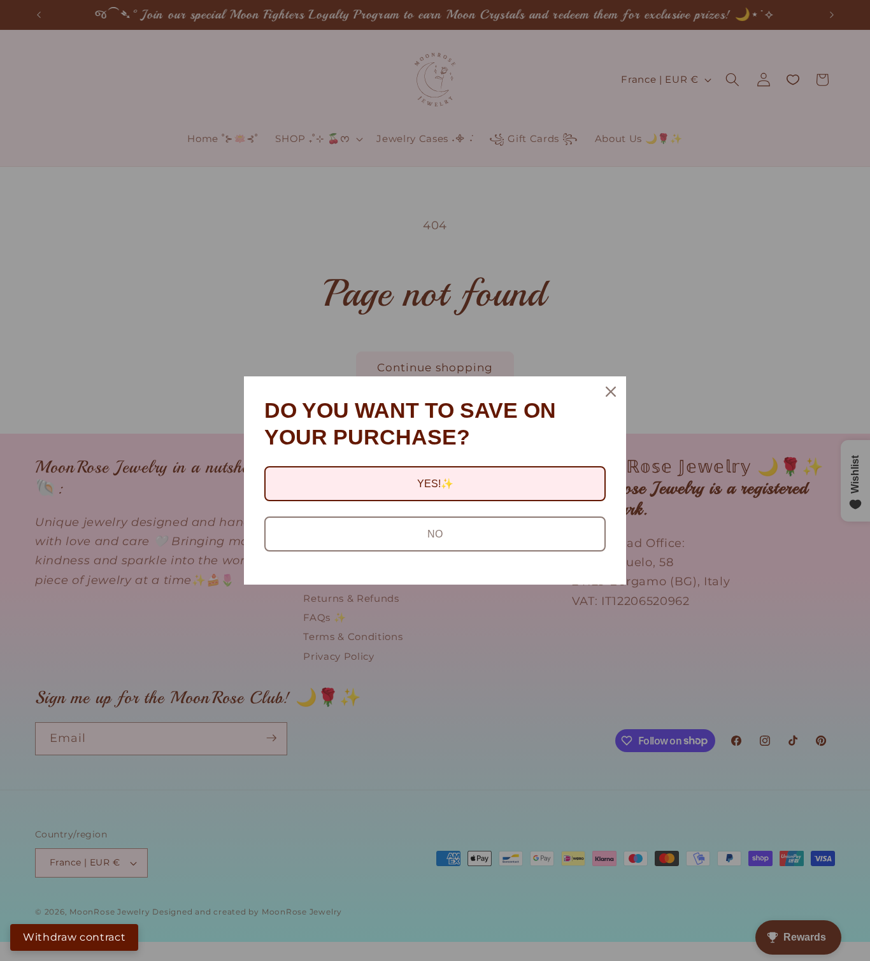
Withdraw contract (74, 937)
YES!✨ (435, 483)
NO (435, 534)
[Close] (610, 391)
